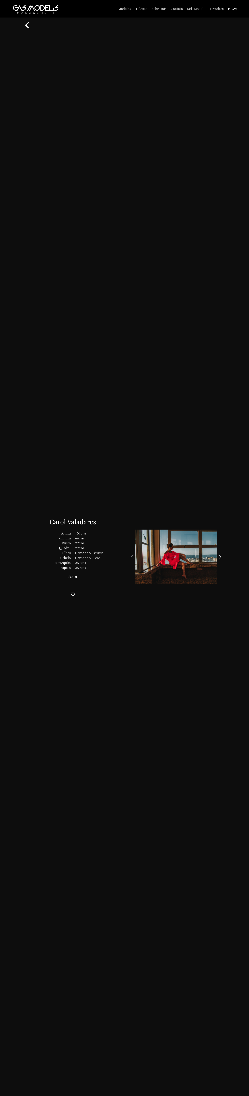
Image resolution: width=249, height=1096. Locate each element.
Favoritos (217, 9)
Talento (141, 9)
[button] (219, 557)
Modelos (124, 9)
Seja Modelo (196, 9)
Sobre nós (159, 9)
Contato (177, 9)
